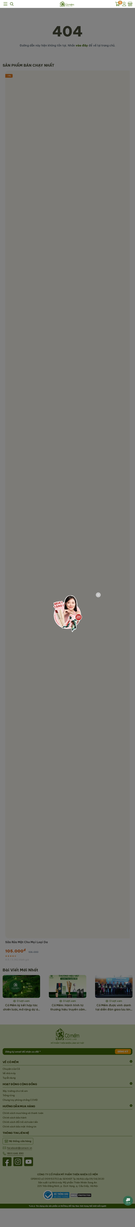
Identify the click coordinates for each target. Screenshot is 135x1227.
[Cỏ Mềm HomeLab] (67, 4)
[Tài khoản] (124, 4)
